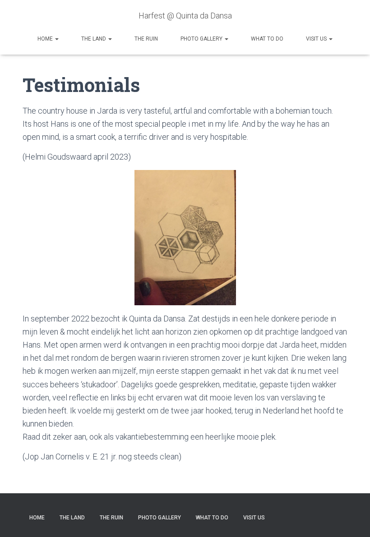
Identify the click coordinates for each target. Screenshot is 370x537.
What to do (267, 39)
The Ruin (146, 39)
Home (45, 39)
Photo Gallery (202, 39)
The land (94, 39)
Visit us (317, 39)
